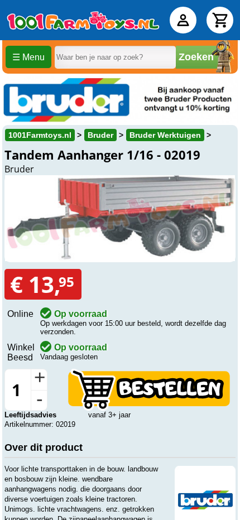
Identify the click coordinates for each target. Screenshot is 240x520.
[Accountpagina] (183, 20)
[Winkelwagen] (220, 20)
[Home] (83, 20)
